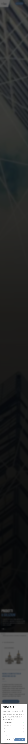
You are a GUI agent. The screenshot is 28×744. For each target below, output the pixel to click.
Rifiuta (8, 739)
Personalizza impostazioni (9, 735)
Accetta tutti (20, 739)
